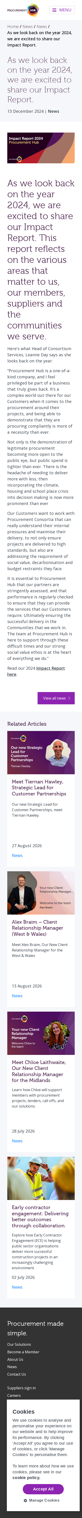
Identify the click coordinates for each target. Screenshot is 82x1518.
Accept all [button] (43, 1489)
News (53, 111)
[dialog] (43, 1455)
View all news (55, 698)
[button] (43, 1500)
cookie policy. (26, 1477)
